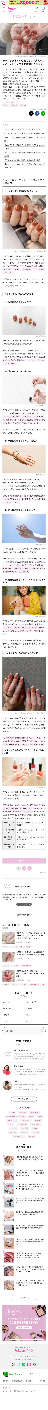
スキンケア (6, 1002)
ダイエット (13, 1132)
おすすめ (14, 105)
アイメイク (6, 1008)
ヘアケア (5, 1015)
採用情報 (42, 1381)
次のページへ (24, 861)
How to (5, 105)
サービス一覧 (7, 1391)
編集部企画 (34, 1112)
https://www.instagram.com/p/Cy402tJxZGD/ (32, 251)
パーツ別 (24, 1128)
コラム (5, 1021)
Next (42, 873)
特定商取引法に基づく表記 (23, 1359)
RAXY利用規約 (14, 1356)
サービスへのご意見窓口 (28, 1356)
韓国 (40, 1116)
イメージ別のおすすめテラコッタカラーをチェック (24, 133)
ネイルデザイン (25, 947)
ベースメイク (31, 1002)
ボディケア (30, 1008)
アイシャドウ (25, 1120)
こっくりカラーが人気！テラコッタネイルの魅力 (23, 129)
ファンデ (35, 1132)
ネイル (13, 102)
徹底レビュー (12, 1120)
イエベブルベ (36, 1124)
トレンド (23, 105)
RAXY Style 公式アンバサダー (15, 1116)
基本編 (31, 1116)
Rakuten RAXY (13, 9)
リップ (10, 1124)
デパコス (24, 1132)
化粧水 (35, 1128)
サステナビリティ (31, 1391)
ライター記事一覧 (24, 904)
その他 (28, 1021)
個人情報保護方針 (17, 1381)
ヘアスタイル (22, 1124)
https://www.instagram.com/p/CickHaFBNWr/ (32, 713)
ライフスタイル (18, 1136)
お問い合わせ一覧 (18, 1391)
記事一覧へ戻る (24, 914)
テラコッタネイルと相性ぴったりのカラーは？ (22, 160)
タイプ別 (31, 1136)
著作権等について (31, 1381)
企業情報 (5, 1381)
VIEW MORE (24, 1099)
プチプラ (13, 1128)
